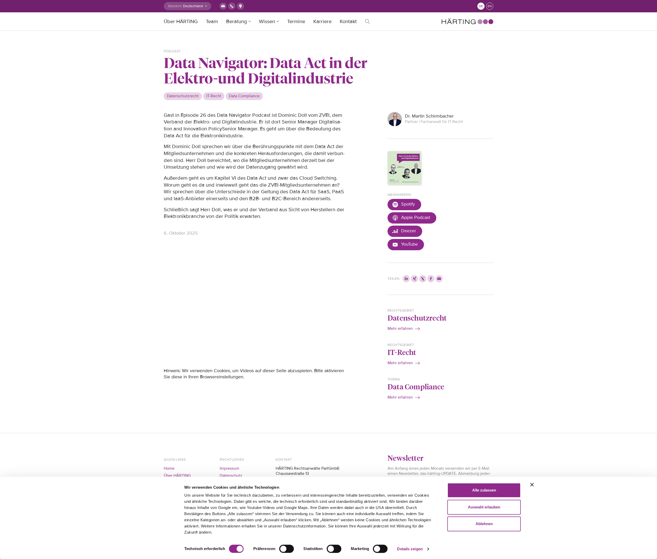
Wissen (267, 21)
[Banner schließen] (532, 484)
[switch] (286, 549)
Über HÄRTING (181, 21)
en (490, 6)
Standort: (175, 6)
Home (169, 468)
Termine (296, 21)
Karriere (322, 21)
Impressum (229, 468)
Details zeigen (409, 549)
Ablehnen (484, 524)
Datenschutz (231, 475)
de (481, 6)
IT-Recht (402, 352)
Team (212, 21)
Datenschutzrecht (417, 317)
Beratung (236, 21)
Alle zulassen (484, 490)
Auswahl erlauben (484, 507)
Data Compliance (416, 386)
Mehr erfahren (400, 328)
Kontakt (348, 21)
